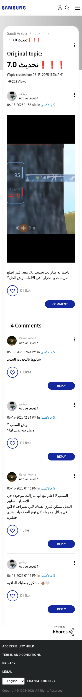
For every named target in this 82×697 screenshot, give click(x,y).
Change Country (41, 681)
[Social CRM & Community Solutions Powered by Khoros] (63, 630)
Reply (61, 386)
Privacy (8, 663)
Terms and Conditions (21, 655)
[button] (67, 94)
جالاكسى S (48, 105)
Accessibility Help (18, 646)
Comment (60, 304)
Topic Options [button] (67, 45)
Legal (7, 672)
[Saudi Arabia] (14, 7)
